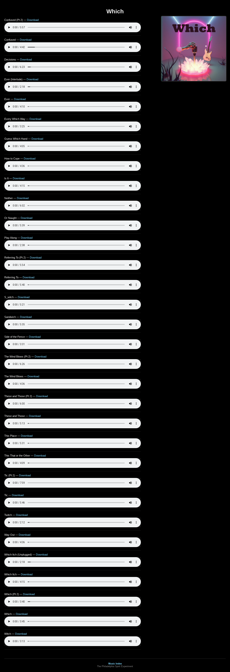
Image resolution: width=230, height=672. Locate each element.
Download (33, 19)
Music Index (115, 663)
